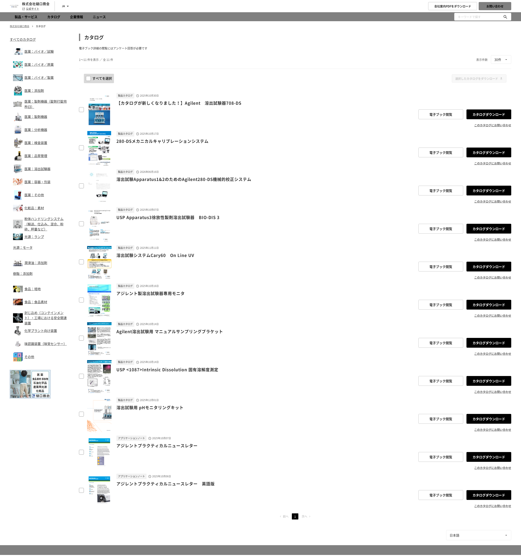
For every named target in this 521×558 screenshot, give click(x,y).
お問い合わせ (494, 6)
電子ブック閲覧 (440, 114)
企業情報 (76, 16)
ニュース (99, 16)
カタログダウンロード (489, 114)
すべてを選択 (102, 78)
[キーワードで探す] (505, 17)
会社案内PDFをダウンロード (452, 6)
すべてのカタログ (23, 39)
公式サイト (32, 9)
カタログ (53, 16)
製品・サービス (26, 16)
